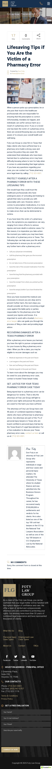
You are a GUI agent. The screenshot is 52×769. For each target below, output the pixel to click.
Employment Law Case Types (26, 638)
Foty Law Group (13, 14)
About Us (7, 646)
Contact (21, 646)
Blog (20, 631)
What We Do (8, 631)
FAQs (36, 646)
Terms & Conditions (9, 696)
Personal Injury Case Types (9, 638)
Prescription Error (28, 14)
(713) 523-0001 (35, 173)
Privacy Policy (7, 699)
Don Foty (21, 71)
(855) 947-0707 (17, 688)
